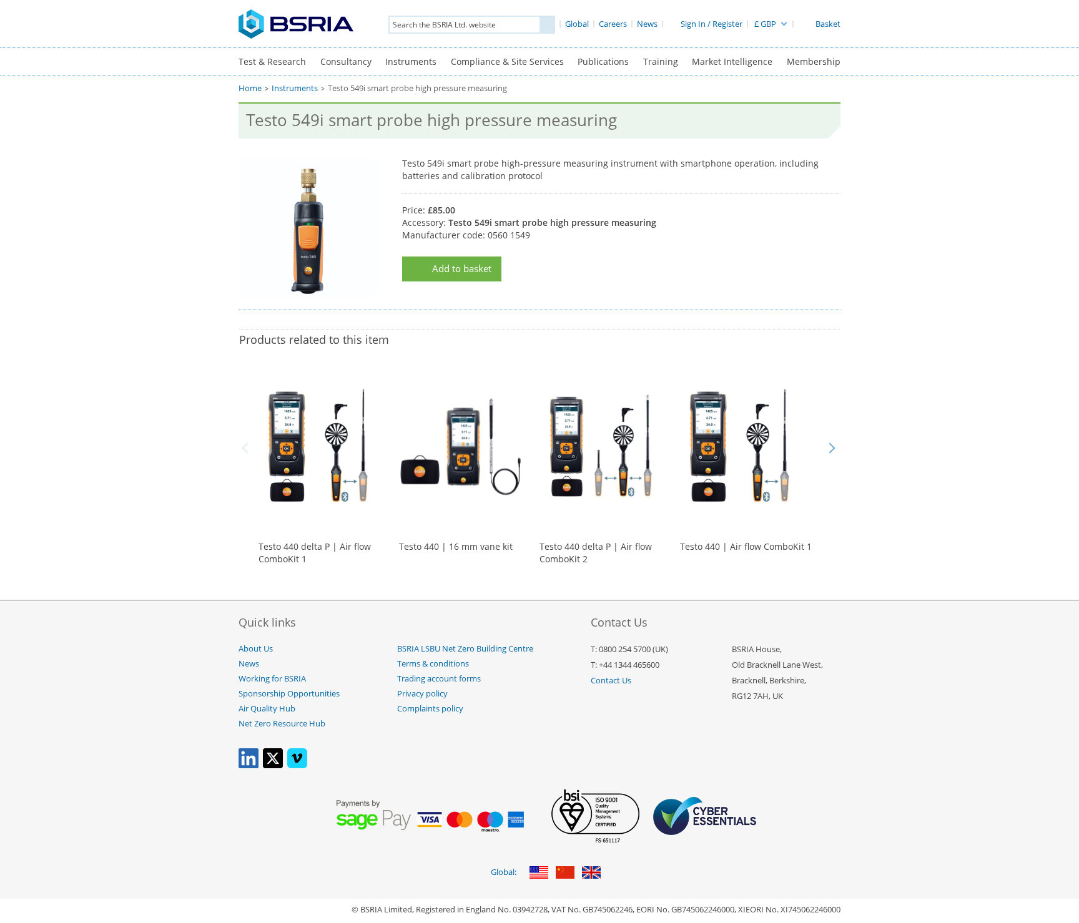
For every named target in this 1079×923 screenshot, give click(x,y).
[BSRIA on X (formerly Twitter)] (273, 765)
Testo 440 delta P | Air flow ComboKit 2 (596, 552)
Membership (813, 61)
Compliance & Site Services (507, 61)
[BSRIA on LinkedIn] (249, 765)
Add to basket (461, 268)
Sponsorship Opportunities (289, 693)
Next (831, 448)
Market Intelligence (732, 61)
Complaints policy (430, 708)
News (249, 663)
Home (250, 88)
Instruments (410, 61)
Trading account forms (439, 678)
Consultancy (346, 61)
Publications (603, 61)
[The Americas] (539, 873)
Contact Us (611, 680)
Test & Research (272, 61)
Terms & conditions (433, 663)
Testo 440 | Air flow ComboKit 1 (746, 546)
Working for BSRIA (272, 678)
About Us (256, 648)
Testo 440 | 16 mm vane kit (456, 546)
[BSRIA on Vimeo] (297, 765)
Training (660, 61)
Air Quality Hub (267, 708)
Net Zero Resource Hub (282, 723)
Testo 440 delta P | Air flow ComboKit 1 (315, 552)
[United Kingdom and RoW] (591, 873)
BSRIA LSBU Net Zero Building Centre (465, 648)
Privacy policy (422, 693)
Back (247, 448)
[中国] (565, 873)
